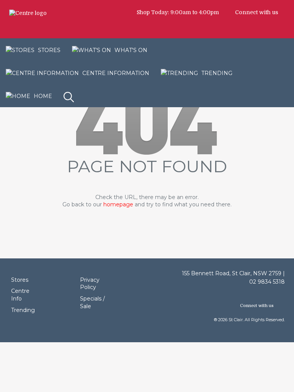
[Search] (70, 91)
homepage (118, 204)
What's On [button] (130, 50)
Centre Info (20, 294)
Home (42, 96)
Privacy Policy (90, 283)
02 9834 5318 (267, 281)
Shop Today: (153, 12)
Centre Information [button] (115, 73)
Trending (216, 73)
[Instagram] (289, 12)
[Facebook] (285, 12)
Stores (19, 279)
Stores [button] (48, 50)
